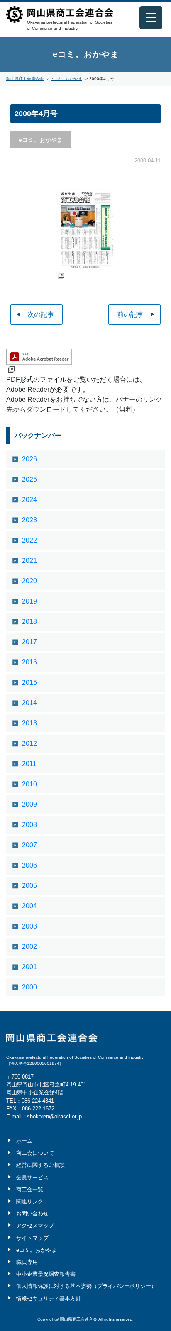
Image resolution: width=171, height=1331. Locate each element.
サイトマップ (32, 1238)
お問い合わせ (32, 1213)
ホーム (24, 1141)
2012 (29, 743)
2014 (29, 702)
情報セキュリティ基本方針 (48, 1298)
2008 (29, 824)
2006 (29, 865)
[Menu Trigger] (150, 17)
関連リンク (29, 1201)
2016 (29, 662)
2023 (29, 520)
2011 (29, 763)
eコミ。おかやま (86, 54)
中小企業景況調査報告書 (46, 1274)
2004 (29, 905)
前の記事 (130, 314)
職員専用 (27, 1262)
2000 (29, 987)
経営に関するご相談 (40, 1165)
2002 (29, 946)
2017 (29, 641)
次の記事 (40, 314)
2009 (29, 804)
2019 (29, 601)
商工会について (35, 1153)
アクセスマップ (35, 1225)
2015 (29, 682)
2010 (29, 784)
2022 (29, 540)
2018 (29, 621)
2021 (29, 560)
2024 (29, 499)
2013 (29, 723)
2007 (29, 845)
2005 (29, 885)
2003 (29, 926)
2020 (29, 580)
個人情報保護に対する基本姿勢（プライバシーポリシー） (86, 1286)
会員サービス (32, 1177)
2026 (29, 459)
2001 (29, 966)
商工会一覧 (29, 1189)
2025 (29, 479)
